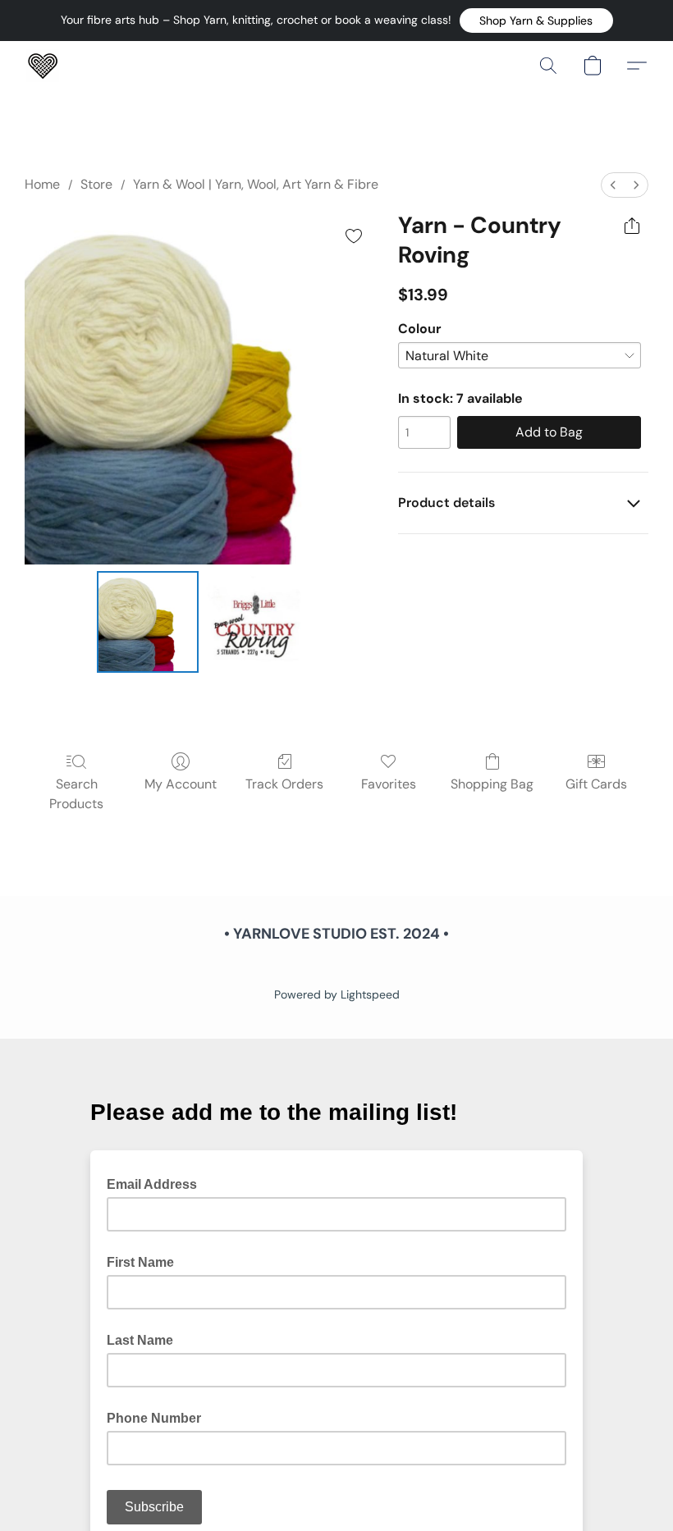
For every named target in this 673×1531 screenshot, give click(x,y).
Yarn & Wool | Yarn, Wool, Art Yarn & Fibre (255, 184)
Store (96, 184)
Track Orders (284, 784)
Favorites (388, 784)
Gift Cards (596, 784)
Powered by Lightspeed (337, 994)
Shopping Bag (492, 784)
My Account (180, 784)
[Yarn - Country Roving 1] (256, 622)
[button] (536, 20)
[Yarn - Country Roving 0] (148, 622)
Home (42, 184)
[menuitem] (613, 185)
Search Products (76, 793)
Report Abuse (336, 966)
